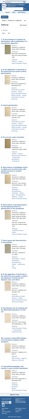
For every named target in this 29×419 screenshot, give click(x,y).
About (8, 12)
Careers (17, 411)
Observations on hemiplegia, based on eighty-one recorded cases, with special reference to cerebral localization (14, 170)
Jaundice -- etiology (17, 153)
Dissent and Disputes (18, 302)
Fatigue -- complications (18, 264)
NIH (12, 417)
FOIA (3, 410)
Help (13, 12)
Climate (14, 268)
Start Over (4, 17)
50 (9, 33)
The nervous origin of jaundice (13, 137)
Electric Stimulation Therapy (19, 63)
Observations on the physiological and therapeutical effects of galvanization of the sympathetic (14, 206)
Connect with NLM (6, 399)
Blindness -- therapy (17, 196)
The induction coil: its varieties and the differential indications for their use (14, 310)
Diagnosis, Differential (18, 360)
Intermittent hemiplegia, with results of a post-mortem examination (14, 367)
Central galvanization (10, 105)
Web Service (22, 12)
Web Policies (5, 408)
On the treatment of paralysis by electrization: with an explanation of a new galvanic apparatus (14, 41)
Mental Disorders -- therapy (18, 95)
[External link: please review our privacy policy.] (3, 402)
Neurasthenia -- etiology (18, 259)
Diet (13, 266)
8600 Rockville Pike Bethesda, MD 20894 (20, 402)
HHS (15, 417)
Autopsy (14, 388)
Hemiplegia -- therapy (18, 193)
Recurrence (15, 386)
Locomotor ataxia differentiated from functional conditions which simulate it (13, 340)
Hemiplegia (15, 385)
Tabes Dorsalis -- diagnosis (19, 358)
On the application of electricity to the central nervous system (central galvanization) (13, 71)
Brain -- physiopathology (18, 195)
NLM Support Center (20, 408)
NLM (9, 417)
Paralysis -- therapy (17, 61)
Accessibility (18, 410)
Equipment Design (17, 332)
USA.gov (19, 417)
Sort (3, 33)
